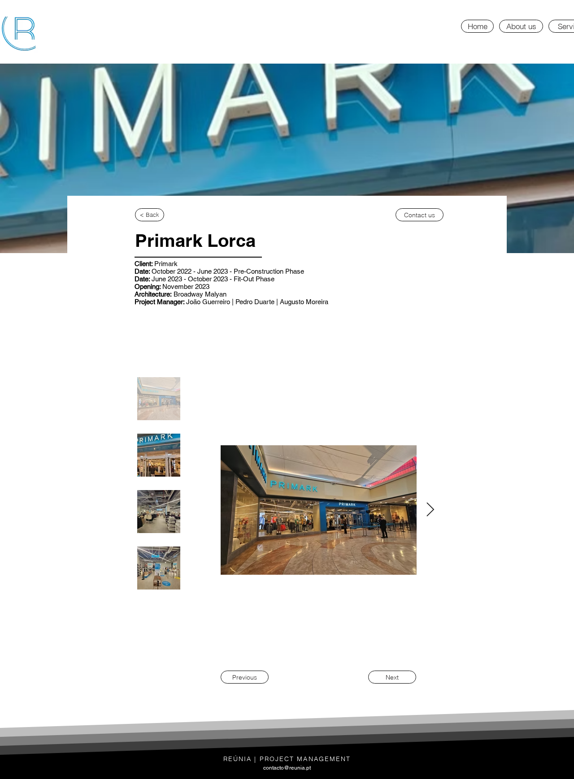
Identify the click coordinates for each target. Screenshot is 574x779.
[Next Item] (430, 510)
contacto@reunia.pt (287, 768)
